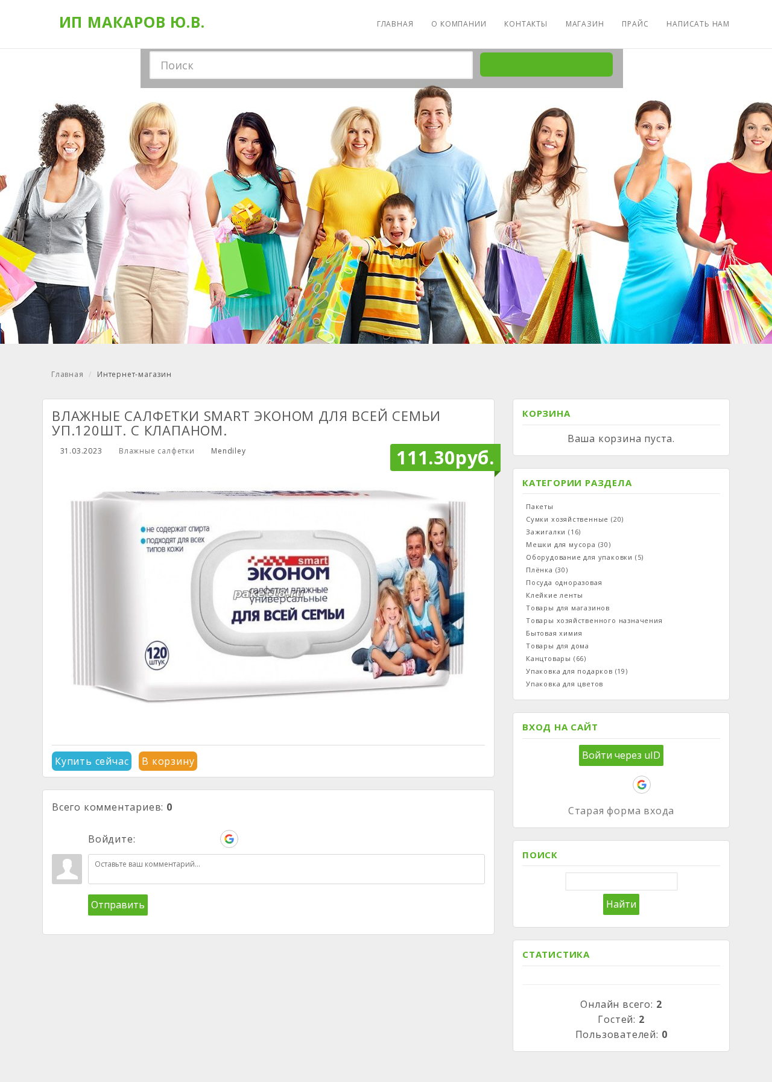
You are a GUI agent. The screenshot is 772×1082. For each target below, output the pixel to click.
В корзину (168, 761)
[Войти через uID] (147, 839)
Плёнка (547, 569)
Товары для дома (557, 645)
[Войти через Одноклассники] (250, 839)
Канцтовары (556, 658)
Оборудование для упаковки (585, 557)
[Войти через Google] (229, 839)
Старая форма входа (621, 810)
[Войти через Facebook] (188, 839)
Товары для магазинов (568, 607)
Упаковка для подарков (577, 670)
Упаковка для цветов (564, 683)
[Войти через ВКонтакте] (168, 839)
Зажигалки (553, 531)
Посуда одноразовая (564, 582)
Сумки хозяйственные (575, 519)
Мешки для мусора (568, 544)
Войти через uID (621, 755)
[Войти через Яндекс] (209, 839)
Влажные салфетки (157, 451)
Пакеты (540, 506)
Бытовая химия (554, 632)
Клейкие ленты (554, 595)
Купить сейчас (91, 761)
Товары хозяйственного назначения (594, 620)
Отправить (118, 904)
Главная (67, 374)
